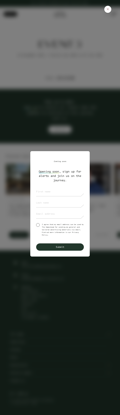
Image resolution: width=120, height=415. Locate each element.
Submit (60, 247)
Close (108, 9)
